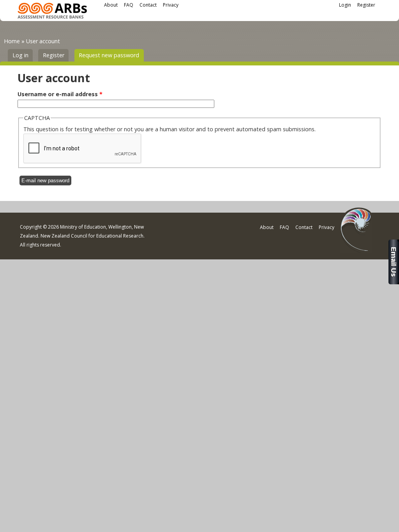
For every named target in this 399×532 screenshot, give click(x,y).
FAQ (128, 5)
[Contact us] (393, 282)
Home (12, 41)
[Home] (52, 12)
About (111, 5)
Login (345, 5)
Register (366, 5)
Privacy (170, 5)
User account (43, 41)
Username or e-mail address (60, 94)
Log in (20, 55)
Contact (148, 5)
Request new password (111, 55)
